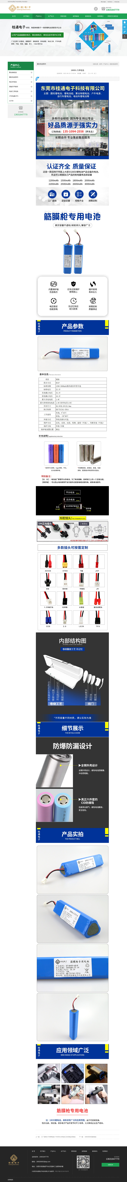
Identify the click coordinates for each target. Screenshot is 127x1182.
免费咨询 (110, 1164)
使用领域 (76, 16)
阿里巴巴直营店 (113, 16)
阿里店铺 (116, 2)
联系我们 (110, 2)
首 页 (14, 16)
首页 (100, 64)
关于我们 (26, 16)
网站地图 (103, 2)
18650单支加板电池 (90, 1137)
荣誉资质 (63, 16)
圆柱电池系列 (114, 64)
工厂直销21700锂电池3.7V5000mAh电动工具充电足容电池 (58, 1137)
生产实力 (51, 16)
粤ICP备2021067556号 (62, 1171)
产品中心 (39, 16)
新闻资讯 (88, 16)
